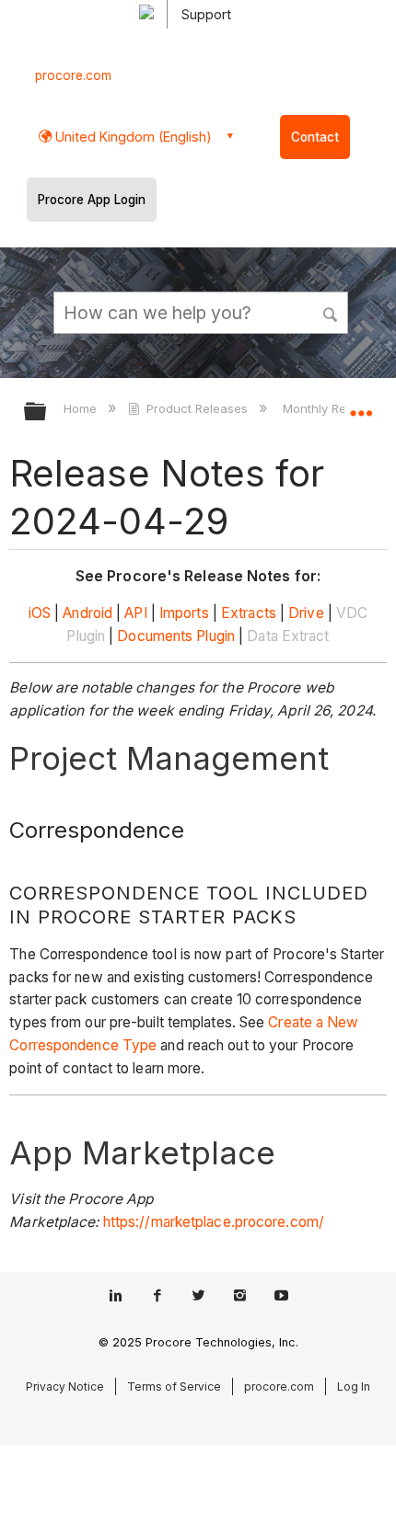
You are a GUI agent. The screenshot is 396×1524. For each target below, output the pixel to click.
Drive (306, 613)
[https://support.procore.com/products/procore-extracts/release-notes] (286, 613)
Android (87, 613)
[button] (331, 311)
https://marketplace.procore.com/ (213, 1222)
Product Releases (197, 408)
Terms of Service (174, 1386)
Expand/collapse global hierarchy (47, 412)
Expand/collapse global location (361, 405)
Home (82, 408)
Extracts (248, 613)
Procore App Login (92, 199)
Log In (353, 1386)
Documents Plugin (176, 636)
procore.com (73, 75)
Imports (184, 613)
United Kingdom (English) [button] (132, 136)
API (135, 613)
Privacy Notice (65, 1386)
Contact (315, 137)
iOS (40, 613)
